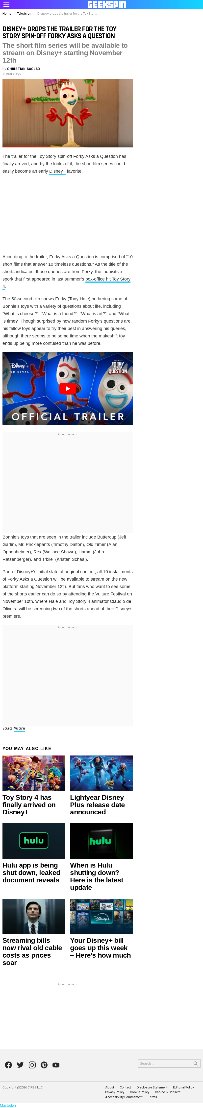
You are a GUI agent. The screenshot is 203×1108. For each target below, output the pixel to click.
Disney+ (57, 171)
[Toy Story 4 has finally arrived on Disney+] (33, 773)
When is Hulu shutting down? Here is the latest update (96, 876)
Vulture (19, 728)
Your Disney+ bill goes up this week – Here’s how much (100, 948)
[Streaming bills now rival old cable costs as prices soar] (33, 916)
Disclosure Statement (152, 1087)
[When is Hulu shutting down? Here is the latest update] (101, 841)
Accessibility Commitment (124, 1097)
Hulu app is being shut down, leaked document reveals (31, 872)
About (109, 1087)
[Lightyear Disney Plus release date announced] (101, 773)
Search (196, 1064)
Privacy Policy (114, 1092)
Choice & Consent (167, 1092)
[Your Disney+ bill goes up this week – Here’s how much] (101, 916)
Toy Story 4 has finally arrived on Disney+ (28, 805)
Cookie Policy (139, 1092)
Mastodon (8, 1106)
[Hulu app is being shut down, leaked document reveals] (33, 841)
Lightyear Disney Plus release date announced (97, 805)
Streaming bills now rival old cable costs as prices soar (32, 952)
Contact (125, 1087)
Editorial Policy (183, 1087)
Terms (152, 1097)
